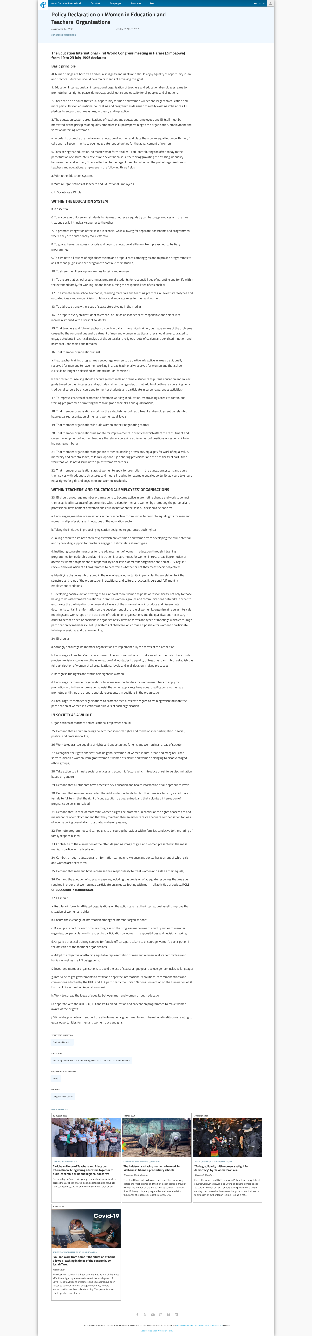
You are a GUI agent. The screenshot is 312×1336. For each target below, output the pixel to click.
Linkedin (176, 1315)
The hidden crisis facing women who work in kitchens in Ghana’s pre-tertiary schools (156, 1155)
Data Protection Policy (163, 1330)
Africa (55, 1078)
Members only (270, 3)
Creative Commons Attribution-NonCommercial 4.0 (199, 1325)
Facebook (137, 1315)
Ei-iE (43, 5)
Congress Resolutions (63, 34)
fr (260, 3)
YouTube (153, 1315)
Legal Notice (146, 1330)
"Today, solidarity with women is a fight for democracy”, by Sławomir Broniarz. (227, 1155)
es (264, 3)
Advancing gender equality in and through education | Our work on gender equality (91, 1060)
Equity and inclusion (62, 1042)
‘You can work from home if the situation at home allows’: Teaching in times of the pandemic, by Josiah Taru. (86, 1250)
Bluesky (168, 1315)
